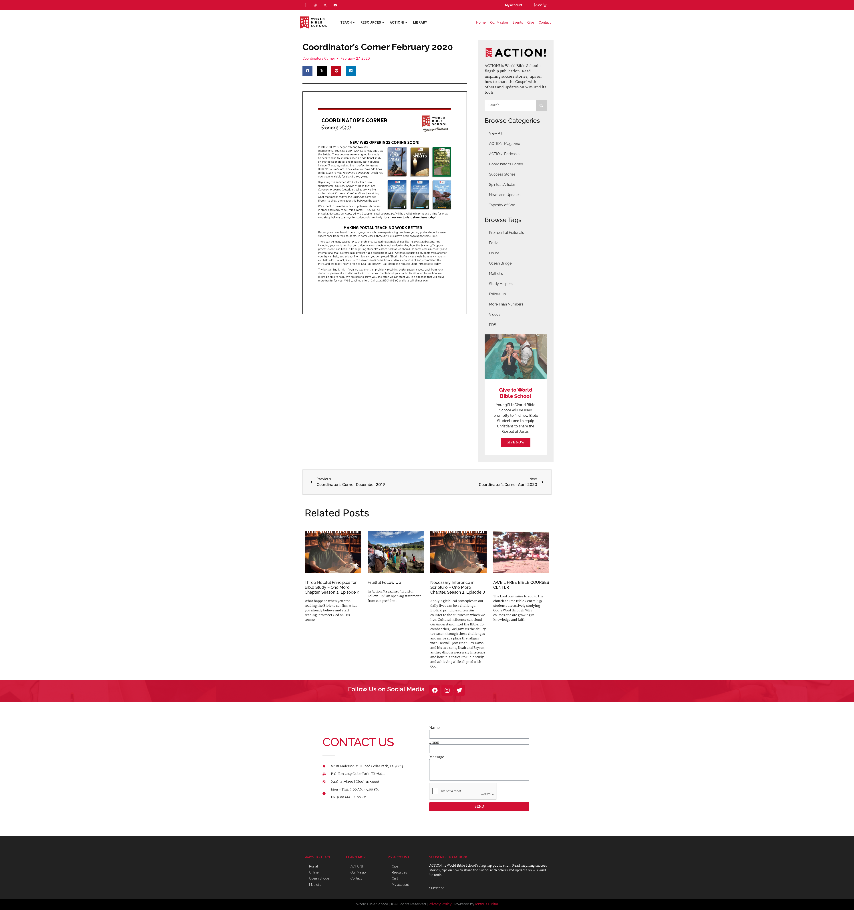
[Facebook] (434, 690)
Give (530, 22)
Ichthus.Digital (486, 904)
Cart (395, 878)
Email (434, 742)
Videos (494, 314)
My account (513, 5)
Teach (346, 22)
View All (495, 133)
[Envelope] (335, 5)
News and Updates (504, 195)
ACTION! (397, 22)
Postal (494, 243)
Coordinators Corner (318, 58)
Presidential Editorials (506, 233)
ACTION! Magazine (504, 144)
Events (517, 22)
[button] (307, 71)
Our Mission (499, 22)
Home (481, 22)
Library (420, 22)
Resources (371, 22)
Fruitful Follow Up (384, 582)
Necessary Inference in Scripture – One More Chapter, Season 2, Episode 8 (457, 587)
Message (436, 757)
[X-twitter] (325, 5)
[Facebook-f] (305, 5)
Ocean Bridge (500, 263)
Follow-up (497, 294)
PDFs (493, 325)
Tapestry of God (502, 205)
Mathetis (496, 273)
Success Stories (502, 174)
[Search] (541, 105)
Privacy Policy (440, 904)
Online (494, 253)
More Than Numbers (506, 304)
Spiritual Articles (502, 184)
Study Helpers (501, 284)
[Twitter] (459, 690)
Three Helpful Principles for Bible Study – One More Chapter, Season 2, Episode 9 (332, 587)
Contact (545, 22)
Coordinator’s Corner (506, 164)
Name (434, 728)
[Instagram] (315, 5)
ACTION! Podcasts (504, 154)
